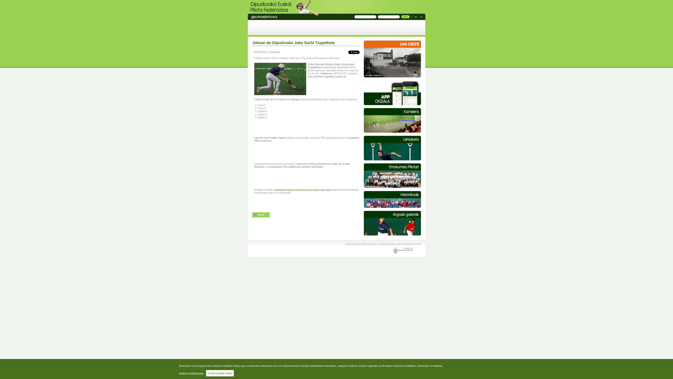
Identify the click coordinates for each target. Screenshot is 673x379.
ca (421, 17)
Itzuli (260, 214)
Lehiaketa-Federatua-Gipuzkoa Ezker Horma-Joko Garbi (302, 189)
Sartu (405, 17)
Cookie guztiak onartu (220, 373)
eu (416, 17)
